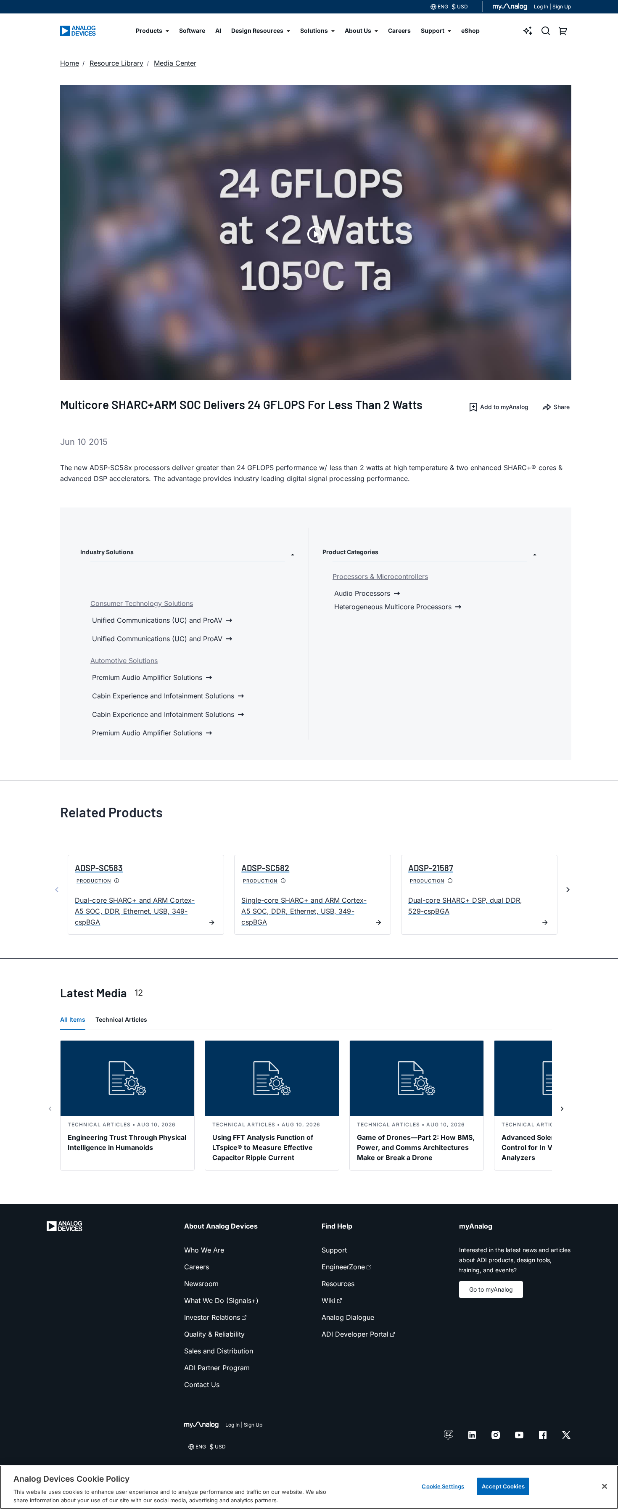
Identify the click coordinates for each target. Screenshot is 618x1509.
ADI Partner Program (217, 1368)
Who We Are (204, 1250)
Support (334, 1250)
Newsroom (201, 1283)
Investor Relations (212, 1317)
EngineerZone (343, 1267)
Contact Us (201, 1384)
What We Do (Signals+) (221, 1300)
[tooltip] (116, 880)
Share (562, 406)
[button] (498, 407)
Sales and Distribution (218, 1351)
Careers (196, 1267)
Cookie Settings (443, 1486)
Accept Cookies (503, 1486)
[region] (309, 1487)
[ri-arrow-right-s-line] (562, 1108)
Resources (338, 1283)
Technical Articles (121, 1019)
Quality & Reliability (214, 1334)
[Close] (604, 1486)
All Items (72, 1019)
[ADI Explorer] (528, 30)
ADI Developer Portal (355, 1334)
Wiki (328, 1300)
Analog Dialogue (348, 1317)
